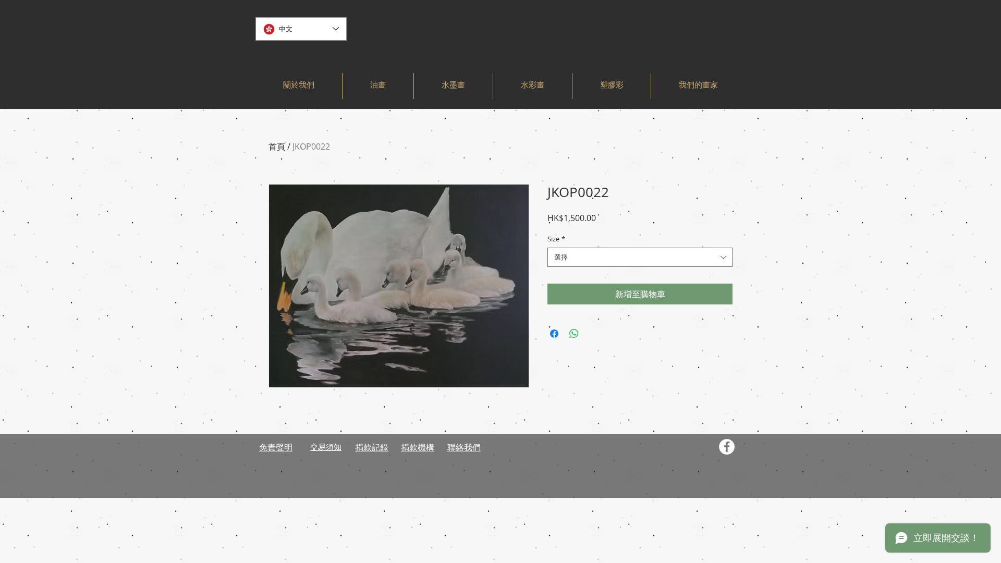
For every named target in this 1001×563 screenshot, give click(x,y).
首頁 (276, 146)
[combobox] (640, 257)
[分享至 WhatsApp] (574, 333)
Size (556, 238)
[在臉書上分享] (554, 333)
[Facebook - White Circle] (727, 447)
